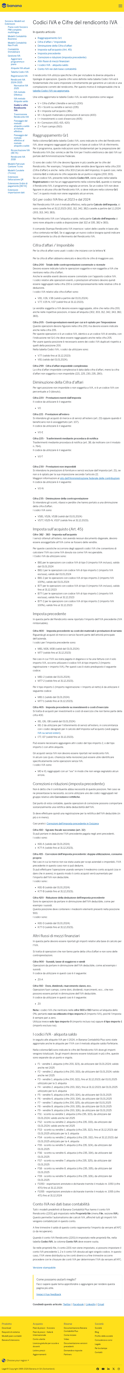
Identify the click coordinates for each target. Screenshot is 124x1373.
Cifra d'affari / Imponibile (52, 42)
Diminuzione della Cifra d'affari (55, 45)
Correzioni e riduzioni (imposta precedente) (62, 57)
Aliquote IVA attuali (20, 68)
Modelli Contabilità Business (17, 37)
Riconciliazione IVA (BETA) (20, 151)
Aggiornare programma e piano (17, 62)
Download (6, 1328)
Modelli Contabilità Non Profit (17, 44)
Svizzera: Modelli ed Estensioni (14, 22)
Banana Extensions (11, 1340)
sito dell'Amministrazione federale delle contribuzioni (89, 478)
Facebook (78, 1304)
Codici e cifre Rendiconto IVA (21, 108)
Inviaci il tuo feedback (48, 1294)
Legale (98, 1344)
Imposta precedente (49, 53)
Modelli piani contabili (11, 1336)
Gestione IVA (14, 55)
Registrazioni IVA (19, 76)
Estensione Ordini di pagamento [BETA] (18, 185)
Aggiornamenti (39, 1354)
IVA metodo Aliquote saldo (21, 100)
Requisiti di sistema (11, 1332)
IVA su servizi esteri (48, 733)
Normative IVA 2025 (21, 87)
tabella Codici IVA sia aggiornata (51, 90)
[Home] (12, 6)
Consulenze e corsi (103, 1340)
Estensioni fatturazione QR (15, 178)
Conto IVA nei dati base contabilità (57, 69)
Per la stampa (101, 1348)
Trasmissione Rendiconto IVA (21, 115)
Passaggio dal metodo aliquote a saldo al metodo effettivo (21, 126)
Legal (4, 1369)
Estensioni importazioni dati (16, 191)
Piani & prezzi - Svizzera (44, 1328)
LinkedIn (91, 1304)
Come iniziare (70, 1335)
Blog (97, 1332)
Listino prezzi (39, 1350)
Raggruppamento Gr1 (50, 38)
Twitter (67, 1304)
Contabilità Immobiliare (14, 50)
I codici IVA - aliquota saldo (53, 65)
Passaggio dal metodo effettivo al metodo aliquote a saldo (21, 140)
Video (66, 1339)
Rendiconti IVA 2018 (18, 158)
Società (98, 1328)
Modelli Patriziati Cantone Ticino (16, 165)
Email (101, 1304)
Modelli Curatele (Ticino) (16, 172)
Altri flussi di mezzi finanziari (53, 61)
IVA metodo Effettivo (19, 93)
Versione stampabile (44, 1267)
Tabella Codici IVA (20, 72)
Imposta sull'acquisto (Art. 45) (55, 49)
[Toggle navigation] (119, 5)
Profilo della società (104, 1336)
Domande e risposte (73, 1350)
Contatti (98, 1352)
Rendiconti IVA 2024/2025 (18, 81)
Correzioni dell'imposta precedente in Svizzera (73, 823)
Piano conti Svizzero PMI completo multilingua (18, 30)
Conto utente (39, 1339)
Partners (68, 1354)
